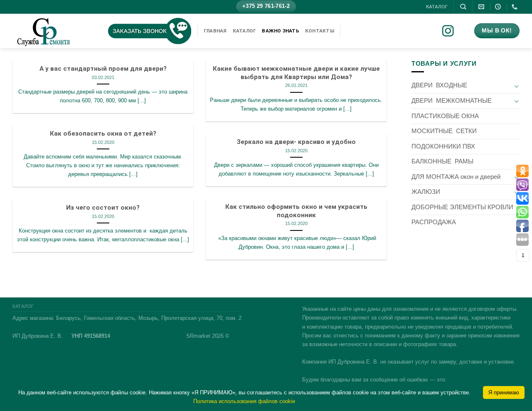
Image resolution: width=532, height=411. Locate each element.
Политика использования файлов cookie (244, 401)
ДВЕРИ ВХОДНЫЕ (439, 85)
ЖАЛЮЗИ (425, 191)
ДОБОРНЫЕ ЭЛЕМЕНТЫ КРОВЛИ (462, 207)
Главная (215, 31)
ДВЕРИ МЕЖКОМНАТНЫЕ (451, 100)
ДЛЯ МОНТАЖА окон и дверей (455, 176)
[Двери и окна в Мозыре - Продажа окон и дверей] (54, 31)
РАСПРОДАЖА (433, 222)
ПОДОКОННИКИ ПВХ (443, 146)
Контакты (319, 31)
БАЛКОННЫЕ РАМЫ (442, 161)
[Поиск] (463, 7)
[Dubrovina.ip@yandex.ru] (482, 6)
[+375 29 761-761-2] (516, 6)
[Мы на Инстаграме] (453, 31)
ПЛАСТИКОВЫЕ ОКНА (445, 116)
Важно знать (280, 31)
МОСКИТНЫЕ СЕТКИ (444, 131)
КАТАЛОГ (437, 7)
